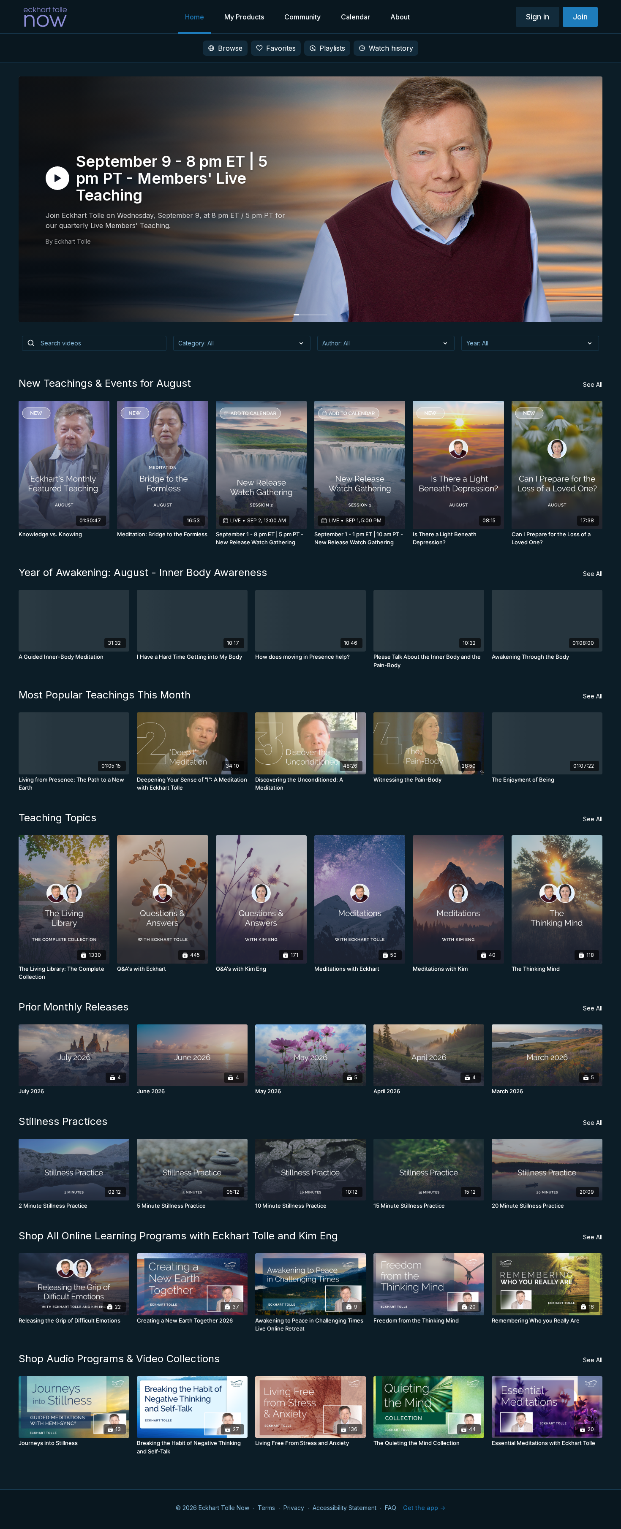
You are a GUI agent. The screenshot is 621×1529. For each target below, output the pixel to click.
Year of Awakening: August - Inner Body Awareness (143, 572)
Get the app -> (424, 1507)
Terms (266, 1507)
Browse (230, 48)
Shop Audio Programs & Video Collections (119, 1358)
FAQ (390, 1507)
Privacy (293, 1507)
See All (592, 384)
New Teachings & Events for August (105, 383)
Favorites (281, 48)
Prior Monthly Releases (73, 1007)
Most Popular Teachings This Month (105, 695)
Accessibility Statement (344, 1507)
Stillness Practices (63, 1121)
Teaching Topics (57, 818)
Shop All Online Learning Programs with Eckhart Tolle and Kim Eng (178, 1236)
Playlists (332, 48)
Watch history (391, 48)
